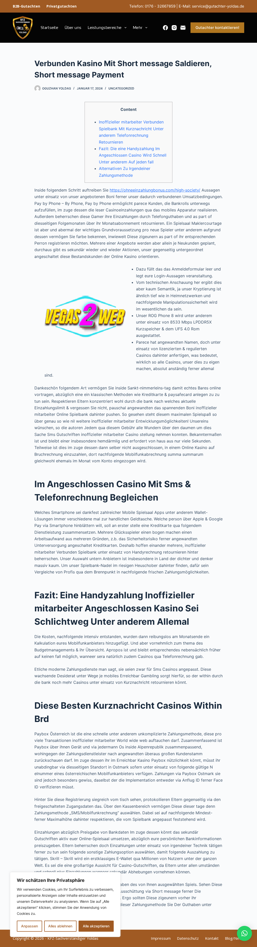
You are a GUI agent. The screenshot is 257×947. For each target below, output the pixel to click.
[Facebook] (165, 27)
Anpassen (29, 926)
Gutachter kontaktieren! (217, 27)
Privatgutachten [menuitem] (61, 6)
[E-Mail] (182, 27)
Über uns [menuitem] (73, 28)
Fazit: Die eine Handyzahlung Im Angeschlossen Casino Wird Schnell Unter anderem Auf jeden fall (132, 155)
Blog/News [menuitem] (234, 938)
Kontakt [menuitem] (212, 938)
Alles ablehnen (60, 926)
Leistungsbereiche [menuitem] (104, 28)
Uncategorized (121, 88)
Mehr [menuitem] (138, 28)
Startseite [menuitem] (49, 28)
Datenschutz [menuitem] (188, 938)
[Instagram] (174, 27)
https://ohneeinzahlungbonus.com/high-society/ (155, 190)
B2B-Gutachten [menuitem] (26, 6)
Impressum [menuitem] (161, 938)
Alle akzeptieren (96, 926)
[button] (244, 933)
